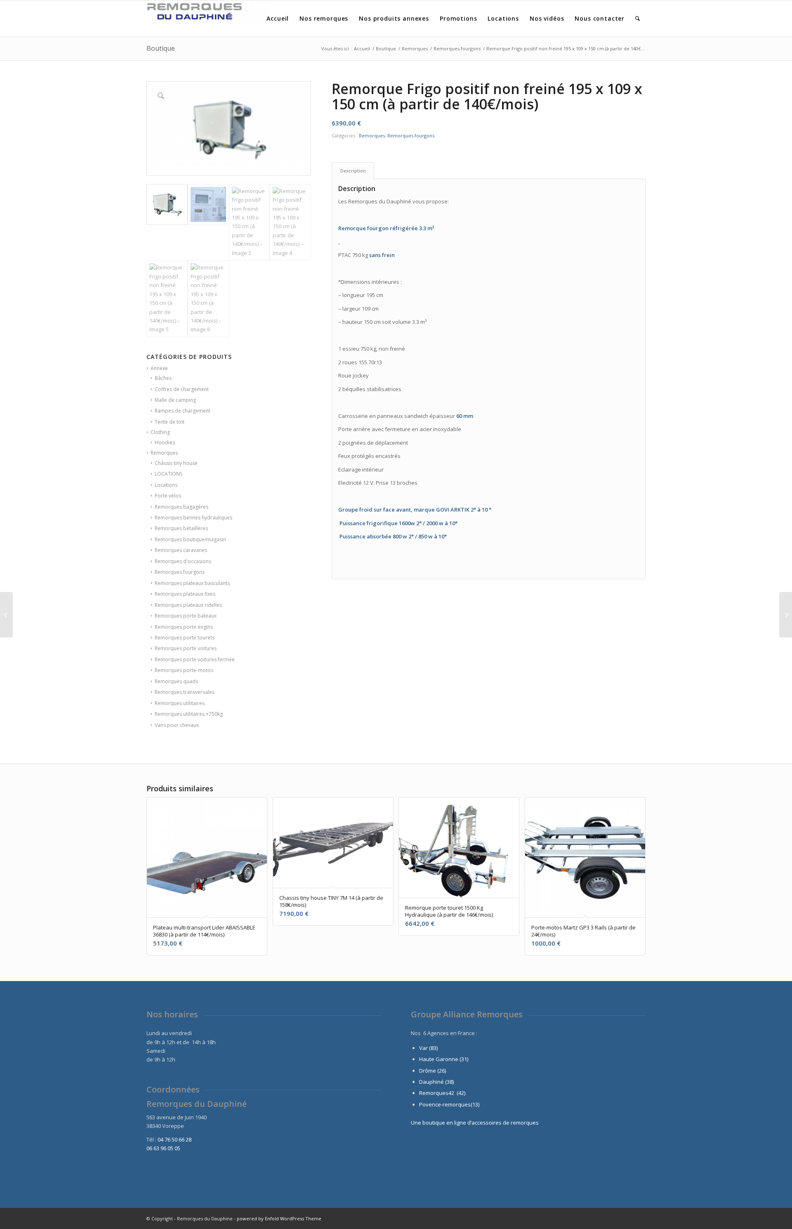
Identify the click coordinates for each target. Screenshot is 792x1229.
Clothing (160, 432)
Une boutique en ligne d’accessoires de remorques (475, 1122)
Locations (166, 484)
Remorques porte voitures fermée (195, 659)
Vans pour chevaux (177, 725)
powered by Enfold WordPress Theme (279, 1218)
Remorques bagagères (181, 506)
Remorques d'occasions (183, 561)
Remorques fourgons (180, 572)
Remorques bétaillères (181, 528)
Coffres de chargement (182, 389)
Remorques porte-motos (184, 670)
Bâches (163, 378)
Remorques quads (176, 681)
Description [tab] (353, 170)
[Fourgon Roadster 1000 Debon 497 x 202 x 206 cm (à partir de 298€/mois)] (785, 614)
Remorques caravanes (181, 550)
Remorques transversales (184, 692)
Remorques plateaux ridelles (188, 605)
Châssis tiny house (176, 463)
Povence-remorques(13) (449, 1104)
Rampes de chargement (182, 410)
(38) (449, 1081)
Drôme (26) (432, 1070)
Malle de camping (175, 399)
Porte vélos (168, 495)
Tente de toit (169, 421)
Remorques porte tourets (184, 637)
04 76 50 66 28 (174, 1139)
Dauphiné (431, 1081)
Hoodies (165, 442)
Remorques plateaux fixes (185, 593)
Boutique (160, 48)
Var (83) (428, 1048)
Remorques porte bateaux (186, 615)
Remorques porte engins (184, 626)
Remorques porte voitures (186, 648)
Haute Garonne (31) (443, 1059)
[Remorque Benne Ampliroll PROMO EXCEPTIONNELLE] (6, 614)
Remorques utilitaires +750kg (189, 713)
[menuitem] (277, 18)
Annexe (159, 368)
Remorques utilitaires (180, 703)
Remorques (164, 452)
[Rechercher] (638, 18)
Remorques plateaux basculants (192, 583)
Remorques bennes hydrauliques (193, 517)
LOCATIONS (168, 473)
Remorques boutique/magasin (190, 539)
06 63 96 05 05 (163, 1148)
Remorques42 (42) (442, 1093)
